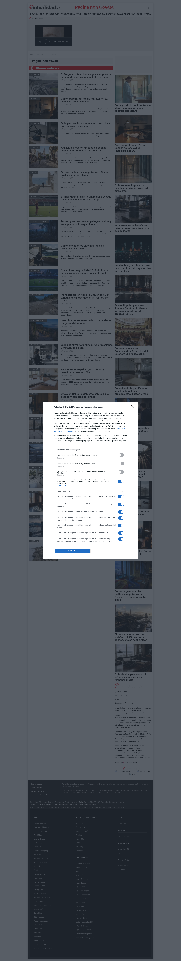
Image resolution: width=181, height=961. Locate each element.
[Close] (133, 407)
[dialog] (90, 480)
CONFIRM (72, 551)
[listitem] (90, 449)
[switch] (121, 455)
